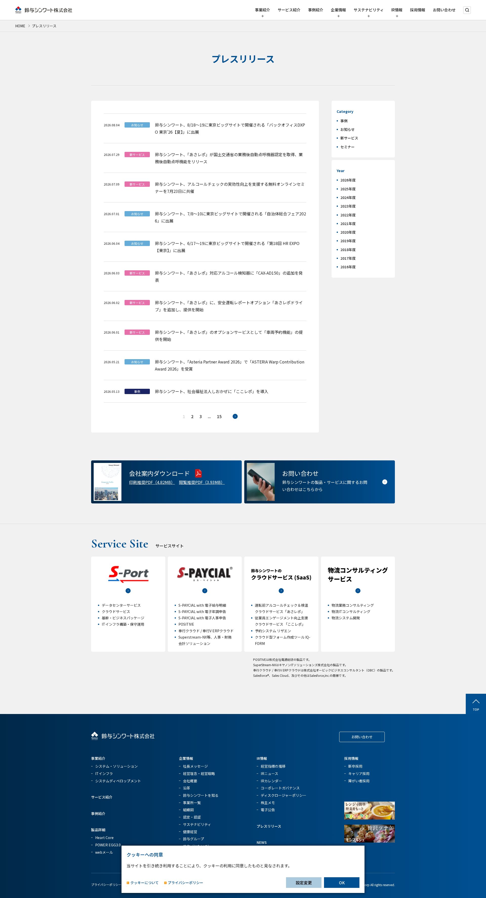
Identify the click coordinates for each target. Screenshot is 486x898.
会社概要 (190, 780)
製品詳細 (98, 829)
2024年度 (348, 197)
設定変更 (304, 883)
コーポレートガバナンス (280, 787)
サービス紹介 (289, 9)
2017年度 (348, 258)
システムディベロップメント (118, 780)
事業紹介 (262, 9)
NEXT (235, 416)
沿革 (186, 787)
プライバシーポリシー (106, 884)
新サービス (349, 137)
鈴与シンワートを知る (200, 795)
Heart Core (104, 837)
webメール (104, 852)
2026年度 (348, 179)
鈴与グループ (193, 838)
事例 (344, 120)
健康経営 (190, 831)
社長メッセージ (195, 766)
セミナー (347, 146)
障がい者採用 (359, 780)
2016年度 (348, 266)
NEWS (262, 842)
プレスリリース (269, 826)
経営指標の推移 (273, 766)
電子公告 (268, 809)
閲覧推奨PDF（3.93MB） (202, 482)
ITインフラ (104, 773)
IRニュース (269, 773)
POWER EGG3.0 (108, 844)
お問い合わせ (444, 9)
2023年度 (348, 206)
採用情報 (417, 9)
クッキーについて (144, 883)
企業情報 (338, 9)
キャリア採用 (359, 773)
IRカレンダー (271, 780)
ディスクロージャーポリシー (283, 795)
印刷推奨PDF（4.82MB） (152, 482)
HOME (20, 26)
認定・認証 (192, 817)
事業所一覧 (192, 802)
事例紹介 (315, 9)
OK (342, 883)
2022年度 (348, 214)
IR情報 (396, 9)
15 (219, 416)
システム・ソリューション (116, 766)
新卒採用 (355, 766)
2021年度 (348, 223)
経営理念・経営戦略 (199, 773)
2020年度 (348, 232)
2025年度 (348, 188)
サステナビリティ (369, 9)
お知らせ (347, 129)
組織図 (188, 809)
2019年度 (348, 240)
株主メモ (268, 802)
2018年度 (348, 249)
